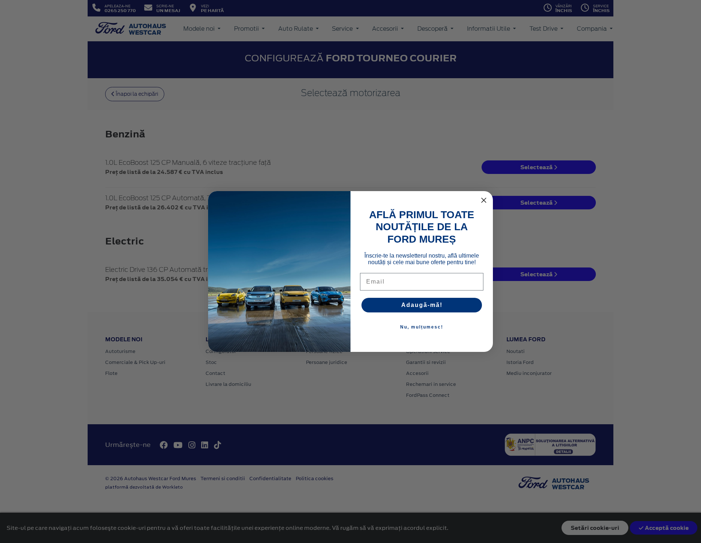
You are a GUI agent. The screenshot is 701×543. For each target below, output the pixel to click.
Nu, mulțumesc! (421, 327)
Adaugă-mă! (422, 305)
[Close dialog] (483, 200)
